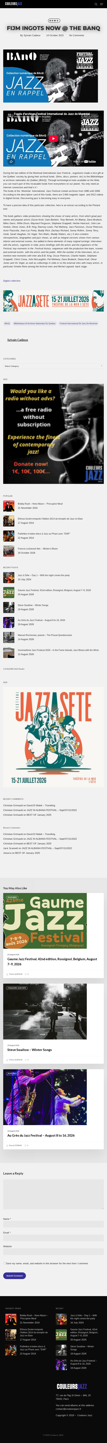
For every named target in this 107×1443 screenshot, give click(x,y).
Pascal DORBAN (15, 1145)
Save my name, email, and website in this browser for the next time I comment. (47, 1263)
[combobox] (53, 366)
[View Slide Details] (53, 301)
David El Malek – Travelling (41, 805)
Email (7, 1232)
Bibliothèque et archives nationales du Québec (35, 323)
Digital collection (11, 281)
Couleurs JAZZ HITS (17, 988)
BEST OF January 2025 (39, 815)
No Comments (76, 35)
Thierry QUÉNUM (15, 974)
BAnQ (7, 323)
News (54, 20)
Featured (12, 897)
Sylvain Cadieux (32, 35)
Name (7, 1219)
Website (7, 1246)
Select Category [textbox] (12, 366)
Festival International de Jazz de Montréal (78, 323)
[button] (101, 4)
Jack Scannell (10, 848)
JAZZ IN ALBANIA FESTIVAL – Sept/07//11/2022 (52, 810)
